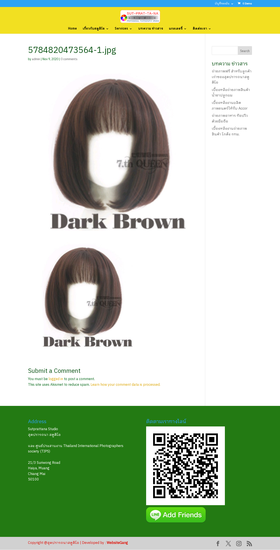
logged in (56, 379)
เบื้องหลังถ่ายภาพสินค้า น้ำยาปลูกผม (231, 93)
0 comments (69, 59)
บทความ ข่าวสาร (150, 29)
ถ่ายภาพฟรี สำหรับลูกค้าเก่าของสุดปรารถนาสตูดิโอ (232, 77)
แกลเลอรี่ (176, 29)
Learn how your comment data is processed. (125, 385)
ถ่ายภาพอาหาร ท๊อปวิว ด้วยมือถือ (230, 118)
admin (36, 59)
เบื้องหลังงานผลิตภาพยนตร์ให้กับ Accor (229, 106)
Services (121, 29)
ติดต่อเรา (200, 29)
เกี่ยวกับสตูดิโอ (94, 29)
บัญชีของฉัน (222, 4)
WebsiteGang (117, 543)
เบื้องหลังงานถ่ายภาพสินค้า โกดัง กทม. (229, 131)
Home (72, 29)
